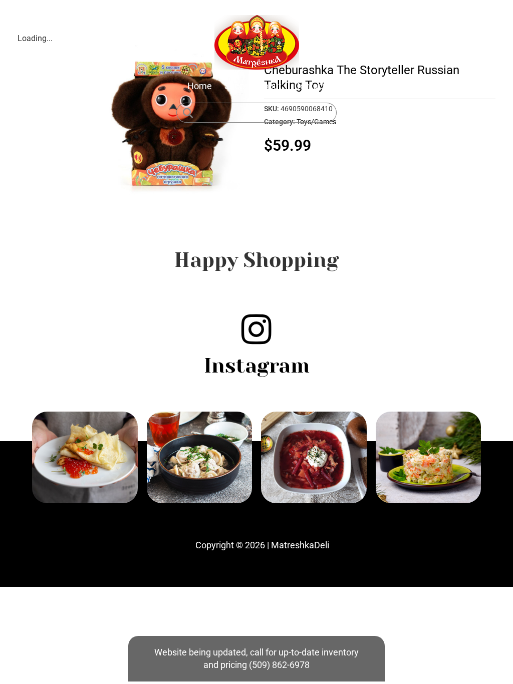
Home (199, 86)
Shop (234, 86)
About (270, 86)
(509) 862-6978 (279, 664)
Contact (310, 86)
